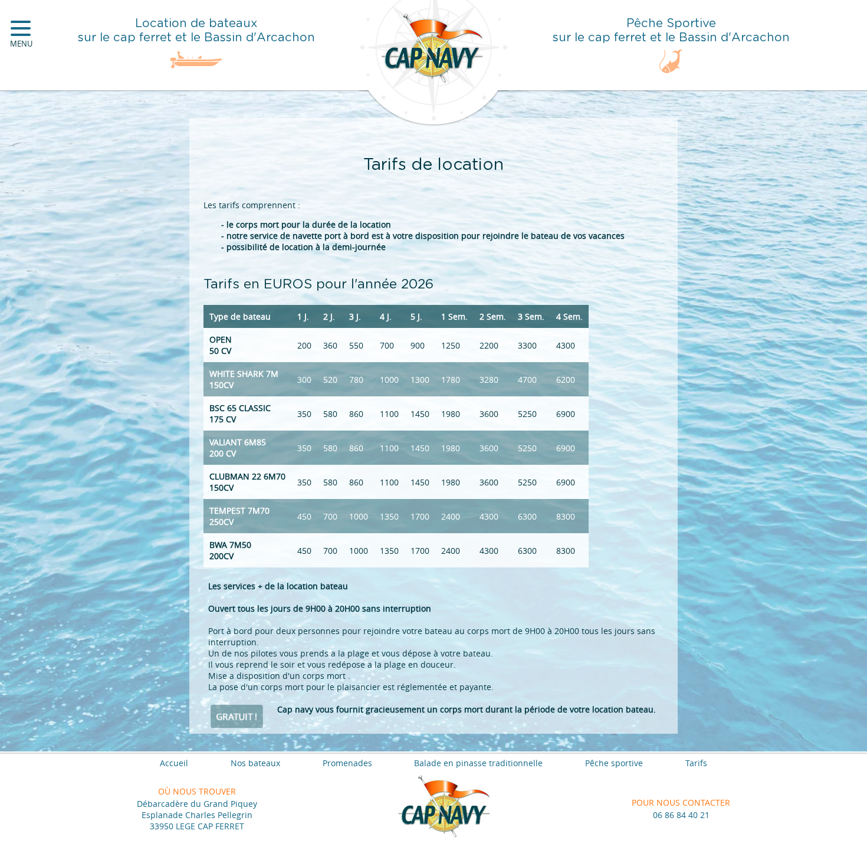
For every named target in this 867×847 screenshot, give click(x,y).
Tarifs (696, 763)
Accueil (174, 763)
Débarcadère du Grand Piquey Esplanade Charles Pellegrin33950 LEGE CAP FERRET (197, 815)
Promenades (347, 763)
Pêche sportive (614, 763)
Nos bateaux (255, 763)
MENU (21, 43)
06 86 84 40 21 (681, 814)
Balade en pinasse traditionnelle (478, 763)
